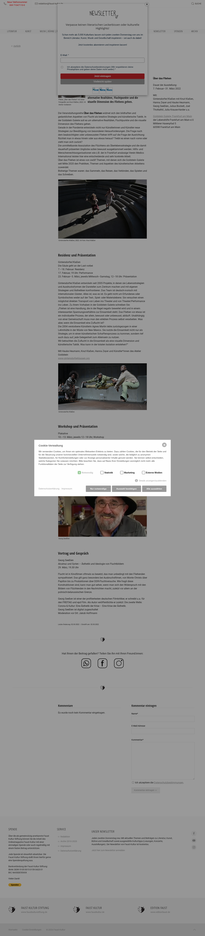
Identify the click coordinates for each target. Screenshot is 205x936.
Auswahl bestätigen (126, 489)
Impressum (67, 488)
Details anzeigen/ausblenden (152, 480)
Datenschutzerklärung (49, 488)
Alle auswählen (154, 489)
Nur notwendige (98, 489)
